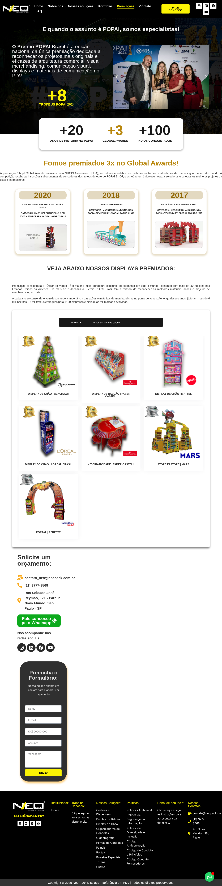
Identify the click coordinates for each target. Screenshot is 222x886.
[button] (116, 77)
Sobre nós (55, 6)
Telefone (30, 726)
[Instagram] (199, 6)
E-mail (29, 715)
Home (38, 6)
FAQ (39, 11)
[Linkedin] (206, 6)
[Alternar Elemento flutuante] (209, 877)
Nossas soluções (80, 6)
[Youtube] (206, 12)
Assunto (30, 738)
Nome (29, 703)
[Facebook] (213, 6)
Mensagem (32, 749)
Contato (145, 6)
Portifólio (105, 6)
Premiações (125, 6)
